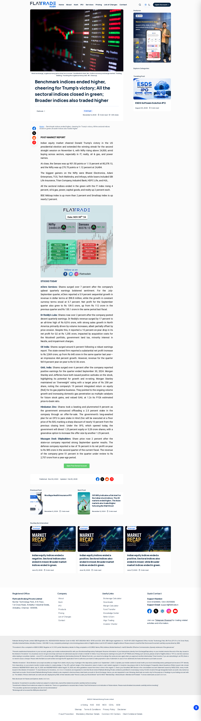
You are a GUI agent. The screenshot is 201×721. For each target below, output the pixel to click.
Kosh (60, 602)
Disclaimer (121, 709)
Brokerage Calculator (112, 598)
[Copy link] (34, 142)
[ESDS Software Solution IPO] (152, 88)
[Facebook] (149, 611)
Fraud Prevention (66, 714)
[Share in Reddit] (34, 137)
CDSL (111, 705)
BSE (98, 705)
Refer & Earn (108, 617)
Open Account (161, 4)
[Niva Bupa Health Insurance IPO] (36, 503)
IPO (59, 606)
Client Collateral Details (132, 714)
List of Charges (64, 617)
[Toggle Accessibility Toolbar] (196, 708)
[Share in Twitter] (34, 133)
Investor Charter (110, 624)
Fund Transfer (109, 609)
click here (60, 670)
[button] (140, 4)
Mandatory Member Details (87, 714)
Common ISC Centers (111, 714)
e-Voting (84, 705)
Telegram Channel (163, 620)
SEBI (118, 705)
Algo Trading (108, 620)
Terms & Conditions (92, 709)
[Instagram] (169, 611)
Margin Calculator (111, 606)
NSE (92, 705)
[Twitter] (156, 611)
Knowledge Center (111, 613)
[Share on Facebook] (34, 128)
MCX (104, 705)
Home (41, 126)
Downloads (108, 602)
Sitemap (78, 709)
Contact (61, 620)
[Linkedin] (162, 611)
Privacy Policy (109, 709)
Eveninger (88, 111)
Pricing (61, 613)
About (61, 598)
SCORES (54, 647)
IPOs (137, 81)
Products (62, 609)
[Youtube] (175, 611)
